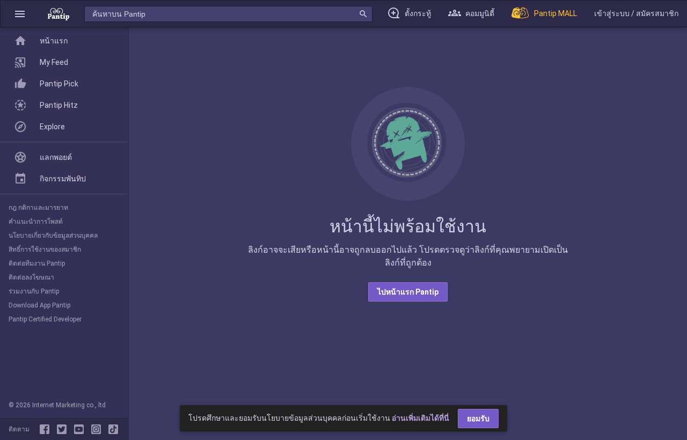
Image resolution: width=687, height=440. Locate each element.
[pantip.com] (58, 14)
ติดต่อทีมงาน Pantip (37, 263)
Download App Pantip (39, 305)
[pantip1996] (81, 429)
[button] (20, 14)
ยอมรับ (478, 418)
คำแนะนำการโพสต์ (36, 221)
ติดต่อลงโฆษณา (31, 277)
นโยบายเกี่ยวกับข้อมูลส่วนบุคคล (53, 235)
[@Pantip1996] (63, 429)
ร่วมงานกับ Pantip (34, 291)
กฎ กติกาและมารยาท (38, 207)
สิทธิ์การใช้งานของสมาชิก (45, 249)
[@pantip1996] (113, 429)
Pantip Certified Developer (45, 319)
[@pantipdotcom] (98, 429)
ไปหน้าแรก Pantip (407, 292)
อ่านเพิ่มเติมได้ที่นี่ (420, 418)
